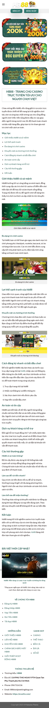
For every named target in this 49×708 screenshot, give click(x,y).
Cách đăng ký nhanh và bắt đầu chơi (20, 155)
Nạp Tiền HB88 (11, 612)
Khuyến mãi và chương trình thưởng (20, 151)
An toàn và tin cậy (12, 159)
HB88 (19, 673)
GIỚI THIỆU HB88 (13, 635)
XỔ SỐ (36, 653)
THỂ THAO (38, 639)
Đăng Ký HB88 (11, 603)
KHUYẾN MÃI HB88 (14, 644)
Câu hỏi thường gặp (13, 168)
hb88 (23, 371)
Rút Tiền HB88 (11, 617)
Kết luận (8, 173)
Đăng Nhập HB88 (12, 608)
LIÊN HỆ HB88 (11, 639)
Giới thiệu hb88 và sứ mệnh (17, 137)
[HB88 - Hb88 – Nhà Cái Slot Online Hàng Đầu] (24, 4)
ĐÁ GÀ (36, 648)
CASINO (37, 635)
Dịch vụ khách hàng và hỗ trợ (17, 164)
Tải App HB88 (11, 621)
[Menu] (3, 4)
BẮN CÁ (36, 644)
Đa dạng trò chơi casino (15, 146)
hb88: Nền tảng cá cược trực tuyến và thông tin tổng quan (24, 581)
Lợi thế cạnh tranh (13, 142)
